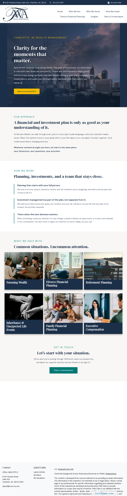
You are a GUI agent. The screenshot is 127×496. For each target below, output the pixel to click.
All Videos (37, 475)
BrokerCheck (111, 473)
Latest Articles (39, 472)
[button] (60, 11)
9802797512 (13, 472)
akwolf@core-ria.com (11, 486)
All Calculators (39, 478)
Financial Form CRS (65, 469)
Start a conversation (26, 91)
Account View (116, 2)
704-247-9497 (58, 2)
